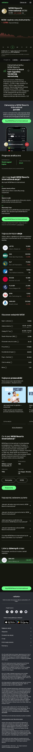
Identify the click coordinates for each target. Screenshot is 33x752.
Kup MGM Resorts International (16, 121)
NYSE (22, 480)
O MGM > (15, 60)
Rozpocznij (9, 488)
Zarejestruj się (4, 50)
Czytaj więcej (7, 421)
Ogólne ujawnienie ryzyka (7, 719)
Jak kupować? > (25, 60)
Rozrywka (8, 480)
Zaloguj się (23, 2)
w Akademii (20, 224)
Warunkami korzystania (17, 711)
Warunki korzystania (18, 719)
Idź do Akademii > (17, 427)
